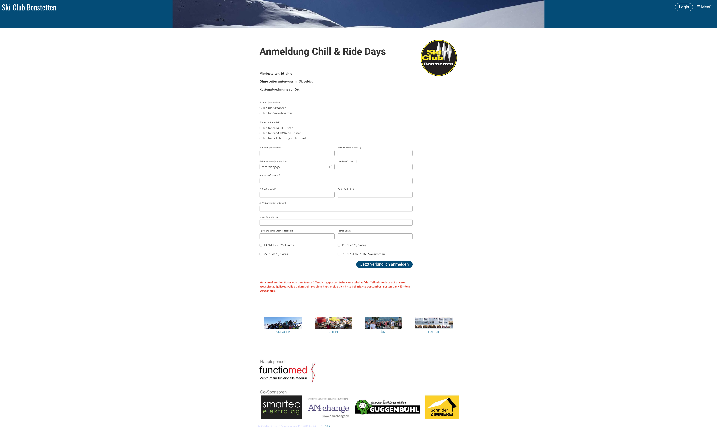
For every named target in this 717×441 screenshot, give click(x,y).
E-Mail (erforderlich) (269, 216)
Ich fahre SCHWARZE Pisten (282, 133)
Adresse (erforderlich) (270, 175)
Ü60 (384, 332)
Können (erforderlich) (270, 122)
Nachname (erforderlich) (349, 147)
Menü (705, 7)
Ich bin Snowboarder (278, 113)
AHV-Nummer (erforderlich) (273, 202)
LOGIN (327, 426)
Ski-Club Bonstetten (29, 7)
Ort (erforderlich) (346, 189)
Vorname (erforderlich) (270, 147)
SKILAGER (283, 332)
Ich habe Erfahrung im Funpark (285, 138)
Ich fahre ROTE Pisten (278, 128)
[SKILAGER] (283, 327)
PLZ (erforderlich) (268, 189)
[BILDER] (434, 327)
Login (684, 7)
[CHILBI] (333, 327)
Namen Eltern (344, 230)
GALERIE (434, 332)
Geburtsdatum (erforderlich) (273, 161)
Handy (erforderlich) (347, 161)
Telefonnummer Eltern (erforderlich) (277, 230)
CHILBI (333, 332)
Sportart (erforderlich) (270, 102)
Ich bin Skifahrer (274, 108)
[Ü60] (383, 327)
